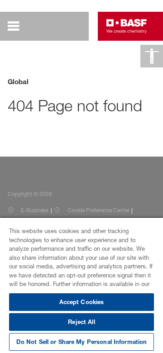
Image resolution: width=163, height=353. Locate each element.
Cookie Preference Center (98, 210)
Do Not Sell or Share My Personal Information (81, 341)
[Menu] (20, 26)
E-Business (34, 210)
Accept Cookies (81, 301)
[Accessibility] (151, 56)
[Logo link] (126, 26)
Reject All (81, 321)
